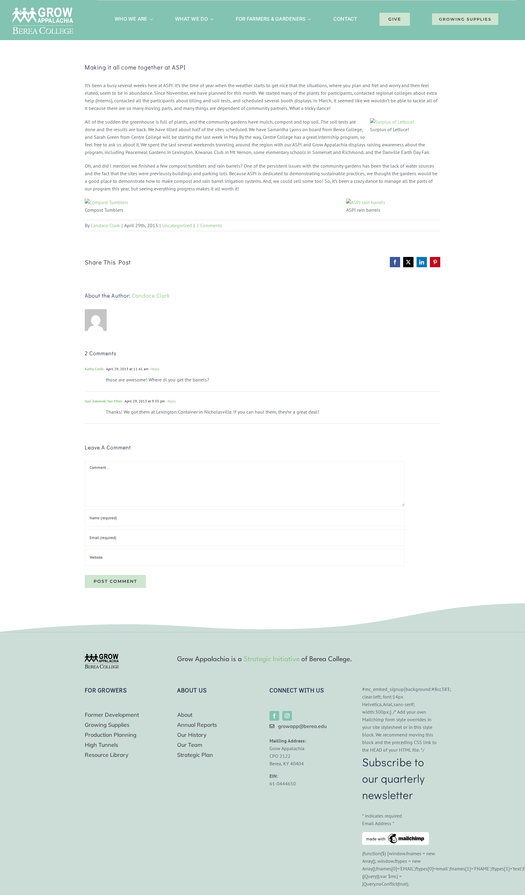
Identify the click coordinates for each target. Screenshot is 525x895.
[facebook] (274, 716)
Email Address (378, 823)
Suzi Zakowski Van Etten (103, 401)
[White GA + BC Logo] (42, 10)
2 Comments (209, 225)
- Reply (154, 369)
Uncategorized (177, 225)
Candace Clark (105, 225)
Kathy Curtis (94, 369)
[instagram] (287, 716)
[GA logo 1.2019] (102, 656)
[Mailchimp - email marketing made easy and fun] (395, 836)
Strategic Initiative (272, 659)
